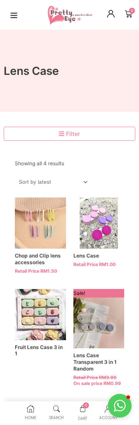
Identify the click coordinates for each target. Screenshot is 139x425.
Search (56, 418)
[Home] (30, 409)
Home (30, 418)
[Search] (56, 409)
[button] (120, 406)
